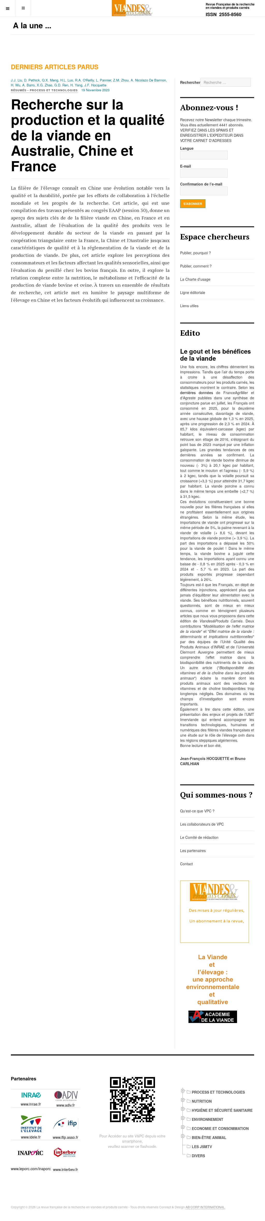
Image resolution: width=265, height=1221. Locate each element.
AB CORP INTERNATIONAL (205, 1207)
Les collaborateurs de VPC (202, 824)
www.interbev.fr (65, 1169)
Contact (186, 863)
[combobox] (225, 82)
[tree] (217, 1124)
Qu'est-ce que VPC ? (197, 810)
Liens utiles (189, 305)
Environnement (207, 1119)
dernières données (196, 392)
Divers (198, 1155)
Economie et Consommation (220, 1128)
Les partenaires (193, 850)
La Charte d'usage (195, 279)
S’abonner (192, 203)
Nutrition (202, 1101)
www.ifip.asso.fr (65, 1137)
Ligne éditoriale (192, 292)
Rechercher (190, 82)
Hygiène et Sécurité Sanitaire (222, 1110)
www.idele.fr (31, 1137)
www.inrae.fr (31, 1104)
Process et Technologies (218, 1092)
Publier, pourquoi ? (195, 252)
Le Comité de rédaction (199, 837)
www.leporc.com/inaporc (31, 1168)
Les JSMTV (202, 1146)
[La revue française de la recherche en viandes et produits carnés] (132, 8)
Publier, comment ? (196, 266)
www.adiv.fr (65, 1105)
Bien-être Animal (209, 1137)
